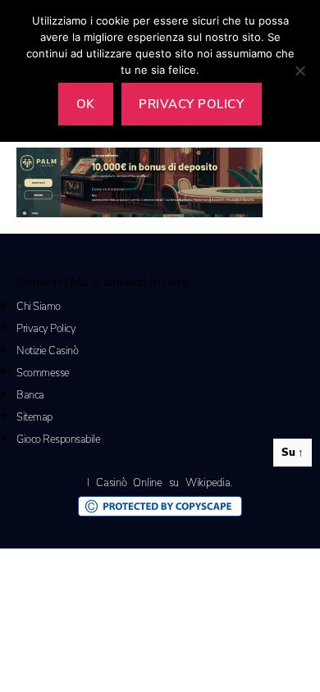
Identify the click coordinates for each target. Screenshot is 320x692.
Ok (85, 104)
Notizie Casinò (47, 351)
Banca (30, 395)
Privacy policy (191, 104)
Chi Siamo (38, 306)
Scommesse (43, 373)
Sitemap (34, 417)
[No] (299, 70)
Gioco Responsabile (58, 439)
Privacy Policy (45, 328)
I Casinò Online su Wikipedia (158, 483)
